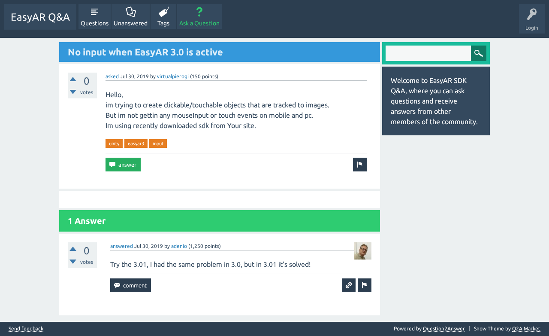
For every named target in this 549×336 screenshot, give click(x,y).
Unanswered (131, 23)
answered (121, 246)
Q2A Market (526, 328)
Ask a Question (199, 23)
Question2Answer (444, 328)
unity (114, 143)
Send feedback (26, 328)
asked (112, 76)
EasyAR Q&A (40, 17)
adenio (179, 246)
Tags (163, 23)
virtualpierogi (173, 76)
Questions (95, 23)
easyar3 (136, 143)
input (158, 143)
